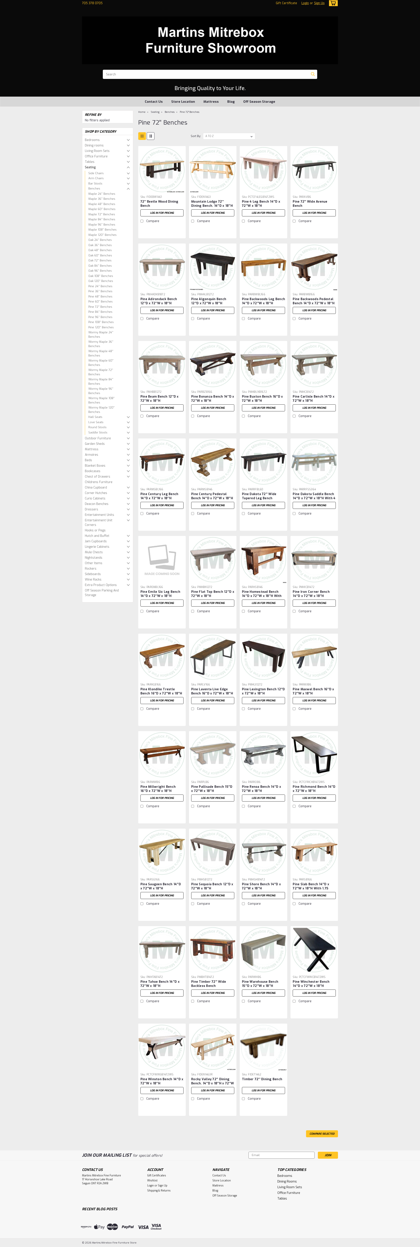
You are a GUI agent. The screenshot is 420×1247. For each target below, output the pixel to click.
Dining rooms (94, 145)
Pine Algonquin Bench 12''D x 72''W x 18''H (208, 301)
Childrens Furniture (98, 482)
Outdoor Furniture (98, 438)
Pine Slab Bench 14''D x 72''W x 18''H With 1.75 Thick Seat (311, 888)
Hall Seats (95, 417)
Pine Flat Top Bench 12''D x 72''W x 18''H (212, 594)
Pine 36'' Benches (100, 291)
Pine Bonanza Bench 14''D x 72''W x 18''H (212, 399)
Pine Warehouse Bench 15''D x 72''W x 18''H (260, 984)
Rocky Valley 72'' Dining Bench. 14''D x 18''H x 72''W (212, 1081)
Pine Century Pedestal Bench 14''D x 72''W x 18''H (212, 496)
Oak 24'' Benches (100, 240)
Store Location (183, 101)
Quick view (162, 190)
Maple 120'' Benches (102, 235)
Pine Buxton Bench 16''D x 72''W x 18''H (262, 399)
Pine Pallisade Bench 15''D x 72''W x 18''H (212, 789)
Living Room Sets (97, 151)
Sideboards (93, 574)
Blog (231, 101)
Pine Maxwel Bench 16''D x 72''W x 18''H (313, 691)
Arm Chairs (96, 178)
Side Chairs (96, 173)
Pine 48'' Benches (100, 296)
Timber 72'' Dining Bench (262, 1079)
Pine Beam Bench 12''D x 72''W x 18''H (159, 399)
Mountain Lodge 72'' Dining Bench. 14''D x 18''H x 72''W (212, 206)
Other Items (93, 563)
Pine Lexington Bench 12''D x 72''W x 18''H (263, 691)
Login (305, 3)
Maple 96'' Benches (101, 224)
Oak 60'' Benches (100, 255)
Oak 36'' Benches (100, 245)
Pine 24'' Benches (100, 286)
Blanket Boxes (95, 466)
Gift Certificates (156, 1175)
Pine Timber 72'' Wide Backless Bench (208, 984)
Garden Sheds (95, 444)
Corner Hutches (96, 493)
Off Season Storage (259, 101)
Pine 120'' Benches (101, 327)
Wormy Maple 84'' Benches (100, 381)
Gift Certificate (286, 3)
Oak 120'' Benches (100, 281)
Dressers (91, 509)
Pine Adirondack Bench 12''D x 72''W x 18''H (158, 301)
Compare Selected (322, 1134)
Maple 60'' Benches (102, 209)
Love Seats (95, 422)
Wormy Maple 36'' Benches (100, 344)
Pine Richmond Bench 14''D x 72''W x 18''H (314, 789)
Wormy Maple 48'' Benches (100, 353)
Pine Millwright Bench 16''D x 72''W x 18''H (158, 789)
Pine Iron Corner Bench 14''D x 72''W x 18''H (311, 594)
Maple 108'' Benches (102, 229)
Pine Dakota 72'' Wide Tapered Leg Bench (259, 496)
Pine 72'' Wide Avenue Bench (310, 204)
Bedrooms (92, 140)
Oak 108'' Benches (100, 276)
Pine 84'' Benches (100, 312)
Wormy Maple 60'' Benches (101, 363)
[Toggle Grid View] (142, 136)
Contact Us (154, 101)
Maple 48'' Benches (101, 204)
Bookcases (92, 471)
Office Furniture (96, 156)
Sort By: (196, 136)
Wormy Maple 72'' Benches (100, 372)
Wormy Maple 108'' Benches (101, 400)
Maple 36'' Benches (101, 199)
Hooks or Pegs (95, 530)
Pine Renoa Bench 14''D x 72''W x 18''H (261, 789)
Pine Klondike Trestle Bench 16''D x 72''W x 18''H (161, 691)
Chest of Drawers (97, 477)
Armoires (91, 455)
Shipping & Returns (159, 1190)
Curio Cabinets (95, 498)
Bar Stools (95, 183)
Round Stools (97, 427)
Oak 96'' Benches (100, 271)
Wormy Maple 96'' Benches (100, 391)
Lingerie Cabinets (97, 547)
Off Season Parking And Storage (102, 592)
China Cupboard (96, 487)
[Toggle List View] (150, 136)
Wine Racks (93, 579)
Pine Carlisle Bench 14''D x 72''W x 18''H (313, 399)
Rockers (90, 569)
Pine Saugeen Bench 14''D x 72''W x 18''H (160, 886)
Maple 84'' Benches (101, 219)
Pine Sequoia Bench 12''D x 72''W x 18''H (212, 886)
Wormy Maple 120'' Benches (101, 410)
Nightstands (93, 558)
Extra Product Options (101, 585)
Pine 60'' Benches (100, 301)
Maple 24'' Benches (101, 194)
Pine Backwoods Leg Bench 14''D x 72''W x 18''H (263, 301)
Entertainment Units (99, 515)
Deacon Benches (96, 504)
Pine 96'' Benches (100, 317)
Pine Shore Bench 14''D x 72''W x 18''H (261, 886)
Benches (94, 188)
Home (141, 112)
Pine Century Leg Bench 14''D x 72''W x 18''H (159, 496)
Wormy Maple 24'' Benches (100, 334)
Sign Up (319, 3)
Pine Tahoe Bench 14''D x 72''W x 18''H (160, 984)
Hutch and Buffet (97, 536)
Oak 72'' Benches (100, 260)
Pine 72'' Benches (100, 307)
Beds (88, 460)
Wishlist (152, 1180)
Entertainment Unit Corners (98, 522)
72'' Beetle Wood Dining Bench (159, 204)
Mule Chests (94, 552)
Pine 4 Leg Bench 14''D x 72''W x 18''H (261, 204)
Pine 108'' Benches (101, 322)
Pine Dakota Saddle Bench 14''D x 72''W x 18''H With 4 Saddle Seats (314, 498)
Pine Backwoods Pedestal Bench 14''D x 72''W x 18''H (313, 301)
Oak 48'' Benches (100, 250)
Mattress (211, 101)
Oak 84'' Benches (100, 266)
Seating (90, 167)
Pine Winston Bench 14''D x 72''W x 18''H (162, 1081)
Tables (89, 162)
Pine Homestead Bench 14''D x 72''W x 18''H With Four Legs (262, 596)
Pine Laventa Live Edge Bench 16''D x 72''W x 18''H (212, 691)
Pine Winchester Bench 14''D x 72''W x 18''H (311, 984)
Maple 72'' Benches (101, 214)
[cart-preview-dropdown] (332, 3)
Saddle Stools (97, 432)
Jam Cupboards (96, 541)
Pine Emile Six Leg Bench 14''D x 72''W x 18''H (160, 594)
